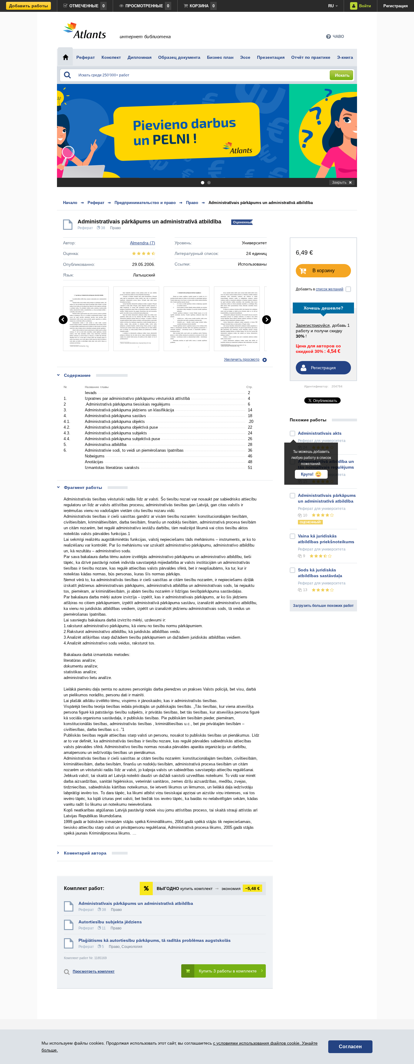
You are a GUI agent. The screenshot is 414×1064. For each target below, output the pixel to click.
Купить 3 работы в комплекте (228, 971)
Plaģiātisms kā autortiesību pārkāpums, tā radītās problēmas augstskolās (154, 940)
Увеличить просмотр (241, 359)
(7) (142, 242)
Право (115, 228)
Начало (70, 202)
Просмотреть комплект (94, 971)
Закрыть (339, 182)
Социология (132, 947)
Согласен (350, 1046)
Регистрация (395, 6)
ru (331, 6)
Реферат (85, 228)
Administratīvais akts (320, 433)
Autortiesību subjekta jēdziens (110, 921)
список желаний (329, 289)
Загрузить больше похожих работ (323, 606)
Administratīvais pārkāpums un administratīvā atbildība (261, 202)
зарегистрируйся (313, 325)
